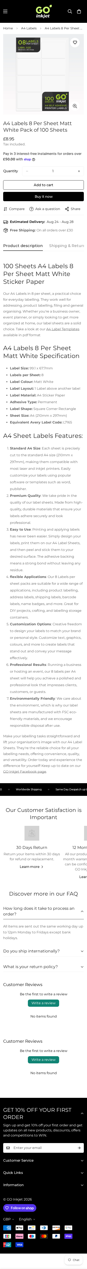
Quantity (10, 171)
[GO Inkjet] (43, 11)
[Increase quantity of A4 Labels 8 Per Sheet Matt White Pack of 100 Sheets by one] (79, 171)
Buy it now (44, 197)
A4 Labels (29, 28)
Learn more (29, 867)
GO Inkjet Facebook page (24, 772)
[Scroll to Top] (79, 1246)
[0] (79, 11)
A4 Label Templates (62, 329)
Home (8, 28)
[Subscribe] (79, 1148)
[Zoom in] (75, 106)
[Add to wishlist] (75, 42)
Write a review (43, 1003)
